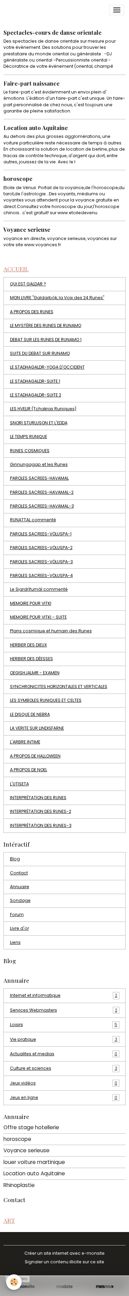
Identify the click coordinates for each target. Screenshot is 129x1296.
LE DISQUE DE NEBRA (30, 714)
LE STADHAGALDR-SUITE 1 (35, 381)
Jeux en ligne (63, 1097)
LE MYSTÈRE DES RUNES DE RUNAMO (45, 325)
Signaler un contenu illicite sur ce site (64, 1262)
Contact (19, 873)
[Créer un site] (24, 1286)
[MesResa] (104, 1286)
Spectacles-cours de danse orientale (52, 32)
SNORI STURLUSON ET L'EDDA (38, 423)
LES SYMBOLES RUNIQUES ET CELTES (46, 700)
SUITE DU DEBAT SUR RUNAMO (40, 353)
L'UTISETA (19, 784)
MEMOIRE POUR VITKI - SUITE (38, 617)
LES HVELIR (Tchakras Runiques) (43, 409)
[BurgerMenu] (116, 10)
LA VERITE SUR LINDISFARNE (37, 728)
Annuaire (19, 887)
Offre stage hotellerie (31, 1127)
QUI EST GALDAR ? (28, 284)
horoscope (17, 178)
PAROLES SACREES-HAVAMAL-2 (42, 492)
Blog (15, 859)
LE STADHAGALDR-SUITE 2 (35, 395)
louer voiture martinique (34, 1162)
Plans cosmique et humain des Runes (51, 631)
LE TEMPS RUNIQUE (28, 436)
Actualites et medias (63, 1054)
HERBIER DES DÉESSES (31, 659)
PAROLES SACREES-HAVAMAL (39, 478)
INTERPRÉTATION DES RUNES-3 (41, 825)
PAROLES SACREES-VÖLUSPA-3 (41, 562)
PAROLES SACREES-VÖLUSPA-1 (41, 534)
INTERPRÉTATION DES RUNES (38, 798)
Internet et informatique (63, 995)
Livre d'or (19, 928)
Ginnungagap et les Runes (39, 464)
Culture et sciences (63, 1068)
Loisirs (63, 1024)
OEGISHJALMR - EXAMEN (35, 673)
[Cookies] (14, 1282)
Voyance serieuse (26, 229)
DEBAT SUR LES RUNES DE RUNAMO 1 (46, 339)
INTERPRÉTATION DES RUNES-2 (40, 811)
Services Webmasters (63, 1010)
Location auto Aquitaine (35, 127)
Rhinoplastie (19, 1185)
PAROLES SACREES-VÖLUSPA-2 (41, 548)
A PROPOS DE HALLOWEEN (35, 756)
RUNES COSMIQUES (30, 451)
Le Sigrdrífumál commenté (39, 589)
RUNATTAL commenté (33, 520)
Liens (15, 942)
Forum (17, 914)
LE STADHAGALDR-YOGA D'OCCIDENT (47, 367)
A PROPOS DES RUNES (31, 312)
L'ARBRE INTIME (25, 742)
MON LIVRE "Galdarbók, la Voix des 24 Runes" (57, 298)
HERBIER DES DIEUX (28, 645)
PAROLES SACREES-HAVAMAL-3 (42, 506)
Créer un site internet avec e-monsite (64, 1253)
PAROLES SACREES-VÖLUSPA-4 (41, 575)
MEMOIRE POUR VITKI (30, 603)
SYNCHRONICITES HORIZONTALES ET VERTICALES (58, 686)
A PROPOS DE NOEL (28, 770)
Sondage (20, 900)
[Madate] (64, 1286)
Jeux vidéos (63, 1083)
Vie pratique (63, 1039)
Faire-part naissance (31, 83)
